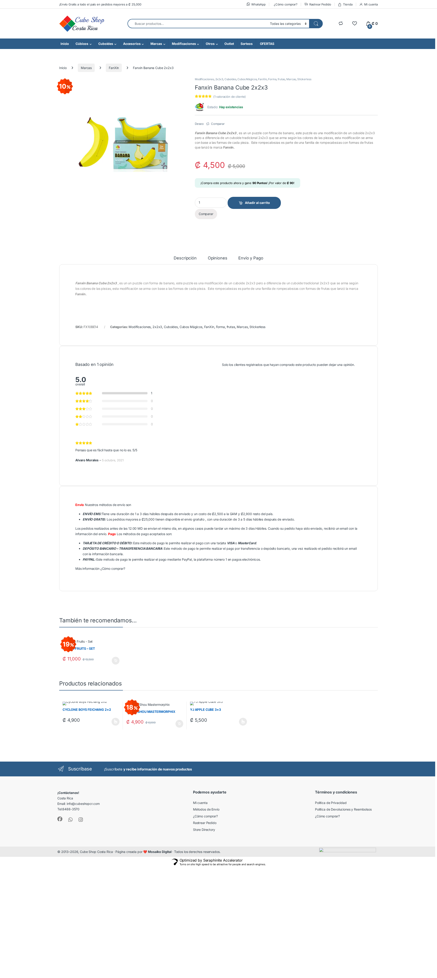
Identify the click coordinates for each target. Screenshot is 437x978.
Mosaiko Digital (160, 852)
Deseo (199, 124)
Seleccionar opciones (111, 722)
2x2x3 (219, 79)
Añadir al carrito (257, 203)
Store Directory (204, 830)
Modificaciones (184, 44)
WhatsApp (258, 4)
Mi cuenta (371, 4)
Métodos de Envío (206, 809)
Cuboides (105, 44)
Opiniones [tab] (217, 258)
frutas (281, 79)
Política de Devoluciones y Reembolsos (343, 809)
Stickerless (304, 79)
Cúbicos (82, 44)
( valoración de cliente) (229, 96)
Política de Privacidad (331, 803)
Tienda (347, 4)
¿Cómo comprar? (285, 4)
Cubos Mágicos (247, 79)
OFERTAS (266, 44)
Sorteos (247, 44)
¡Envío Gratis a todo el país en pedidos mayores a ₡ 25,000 (100, 4)
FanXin (114, 68)
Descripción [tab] (185, 258)
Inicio (65, 44)
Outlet (229, 44)
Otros (210, 44)
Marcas (156, 44)
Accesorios (132, 44)
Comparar (218, 124)
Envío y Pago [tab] (250, 258)
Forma (272, 79)
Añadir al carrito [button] (114, 661)
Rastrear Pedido (320, 4)
